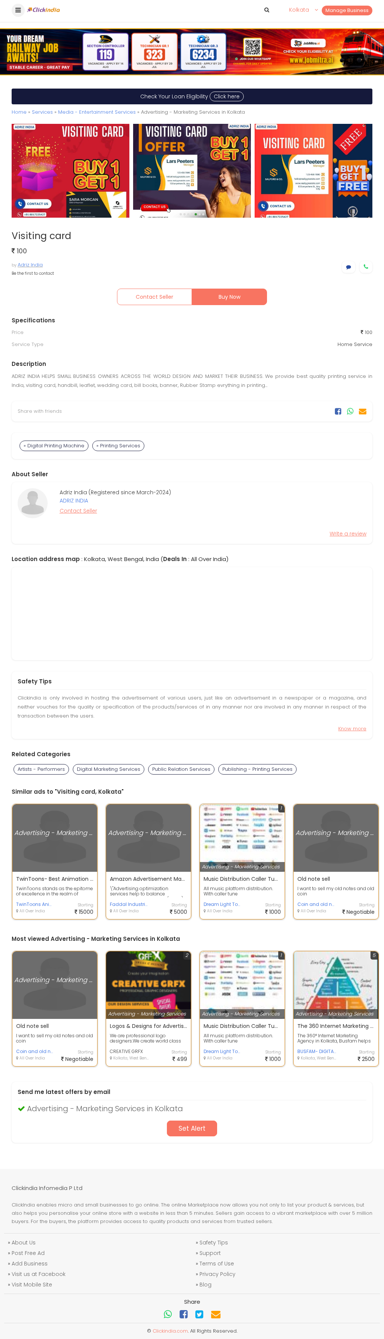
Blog (206, 1284)
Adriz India (30, 264)
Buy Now (229, 297)
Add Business (30, 1263)
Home (19, 112)
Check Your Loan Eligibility (190, 96)
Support (210, 1253)
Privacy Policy (218, 1274)
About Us (24, 1242)
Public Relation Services (181, 769)
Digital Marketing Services (108, 769)
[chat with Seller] (348, 267)
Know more (352, 728)
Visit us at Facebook (39, 1274)
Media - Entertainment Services (97, 112)
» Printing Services (118, 445)
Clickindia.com (170, 1330)
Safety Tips (214, 1242)
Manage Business (347, 10)
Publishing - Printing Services (257, 769)
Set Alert (192, 1128)
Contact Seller (154, 297)
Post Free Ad (28, 1253)
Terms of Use (217, 1263)
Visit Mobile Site (32, 1284)
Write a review (348, 533)
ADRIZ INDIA (74, 500)
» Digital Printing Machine (54, 445)
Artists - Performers (41, 769)
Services (42, 112)
